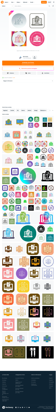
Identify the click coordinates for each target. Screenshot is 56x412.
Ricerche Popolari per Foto (19, 389)
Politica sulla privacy (49, 407)
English (49, 378)
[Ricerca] (49, 6)
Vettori (6, 2)
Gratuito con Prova (28, 63)
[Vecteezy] (2, 2)
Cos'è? (14, 77)
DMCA (16, 380)
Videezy (4, 382)
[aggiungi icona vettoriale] (33, 122)
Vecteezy (4, 380)
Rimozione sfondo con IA (5, 397)
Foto (12, 2)
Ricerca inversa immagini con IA (5, 392)
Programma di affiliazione (18, 382)
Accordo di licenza (19, 378)
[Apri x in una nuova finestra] (26, 407)
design (35, 110)
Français (50, 386)
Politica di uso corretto (47, 408)
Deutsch (50, 384)
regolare (5, 110)
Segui (34, 58)
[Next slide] (50, 110)
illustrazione (43, 110)
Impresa (4, 384)
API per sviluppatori (5, 388)
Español (50, 380)
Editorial (25, 2)
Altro (49, 388)
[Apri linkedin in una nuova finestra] (20, 407)
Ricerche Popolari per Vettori (19, 386)
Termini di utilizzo (40, 407)
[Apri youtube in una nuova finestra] (29, 407)
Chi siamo (33, 382)
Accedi (49, 2)
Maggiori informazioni (7, 80)
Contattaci (33, 380)
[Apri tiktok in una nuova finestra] (24, 407)
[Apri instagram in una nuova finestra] (18, 407)
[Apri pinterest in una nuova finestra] (22, 407)
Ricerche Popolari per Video (19, 392)
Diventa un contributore (34, 384)
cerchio (12, 110)
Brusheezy (4, 378)
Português (50, 382)
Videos (18, 2)
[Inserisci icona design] (22, 147)
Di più (31, 2)
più (18, 110)
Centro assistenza (35, 378)
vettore (29, 110)
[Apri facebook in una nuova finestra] (16, 407)
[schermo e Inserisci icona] (14, 122)
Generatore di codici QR (5, 400)
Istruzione (4, 386)
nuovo (23, 110)
